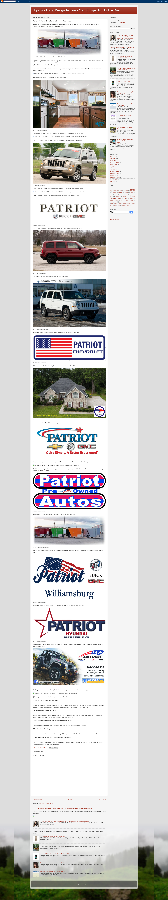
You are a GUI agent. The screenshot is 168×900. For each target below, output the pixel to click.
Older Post (102, 800)
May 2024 (112, 156)
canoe (132, 190)
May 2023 (112, 169)
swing (111, 205)
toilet (119, 205)
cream (126, 194)
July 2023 (112, 167)
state (133, 203)
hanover (125, 196)
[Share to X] (53, 748)
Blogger (87, 884)
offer (122, 200)
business (126, 190)
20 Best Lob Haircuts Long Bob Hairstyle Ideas (53, 862)
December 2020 (114, 177)
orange (126, 200)
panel (111, 201)
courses (121, 194)
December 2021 (114, 173)
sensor (124, 203)
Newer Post (37, 800)
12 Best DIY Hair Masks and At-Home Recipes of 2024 (55, 854)
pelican (120, 201)
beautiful (121, 187)
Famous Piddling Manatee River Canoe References (54, 845)
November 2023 (114, 162)
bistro (111, 190)
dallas (111, 196)
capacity (114, 192)
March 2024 (113, 160)
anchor (115, 187)
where (128, 205)
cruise (131, 194)
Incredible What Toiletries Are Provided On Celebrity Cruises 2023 (125, 141)
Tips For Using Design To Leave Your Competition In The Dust (77, 10)
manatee (132, 198)
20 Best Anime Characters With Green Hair (45, 830)
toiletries (123, 205)
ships (128, 203)
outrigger (132, 200)
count (111, 194)
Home (69, 800)
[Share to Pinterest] (57, 748)
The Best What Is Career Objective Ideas (124, 116)
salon (120, 203)
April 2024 (112, 158)
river (116, 203)
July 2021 (112, 175)
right (112, 203)
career (120, 192)
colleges (132, 192)
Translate (122, 22)
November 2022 (114, 171)
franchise (118, 196)
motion (111, 200)
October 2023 (113, 165)
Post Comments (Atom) (46, 803)
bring (121, 190)
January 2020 (113, 179)
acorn (111, 187)
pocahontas (127, 201)
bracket (116, 190)
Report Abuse (114, 219)
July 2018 (112, 181)
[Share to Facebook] (55, 748)
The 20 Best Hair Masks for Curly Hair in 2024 (52, 836)
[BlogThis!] (52, 748)
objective (116, 200)
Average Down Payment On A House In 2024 (52, 871)
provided (133, 201)
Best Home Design (129, 187)
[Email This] (50, 748)
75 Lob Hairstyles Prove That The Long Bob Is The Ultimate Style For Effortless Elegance (62, 808)
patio (115, 202)
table (115, 205)
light (126, 198)
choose (126, 192)
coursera (116, 194)
